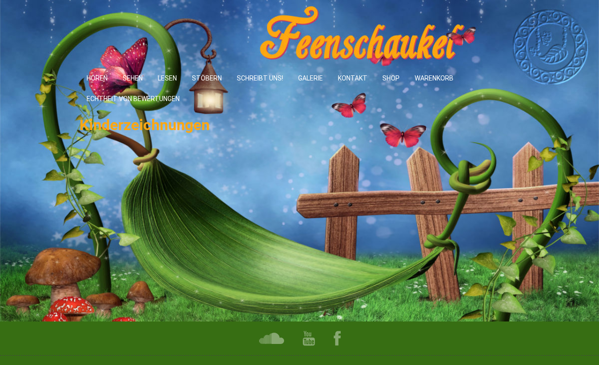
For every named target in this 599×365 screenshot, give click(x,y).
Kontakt (352, 78)
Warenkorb (434, 78)
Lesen (167, 78)
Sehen (133, 78)
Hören (97, 78)
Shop (391, 78)
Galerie (310, 78)
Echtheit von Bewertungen (133, 98)
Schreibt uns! (260, 78)
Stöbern (207, 78)
